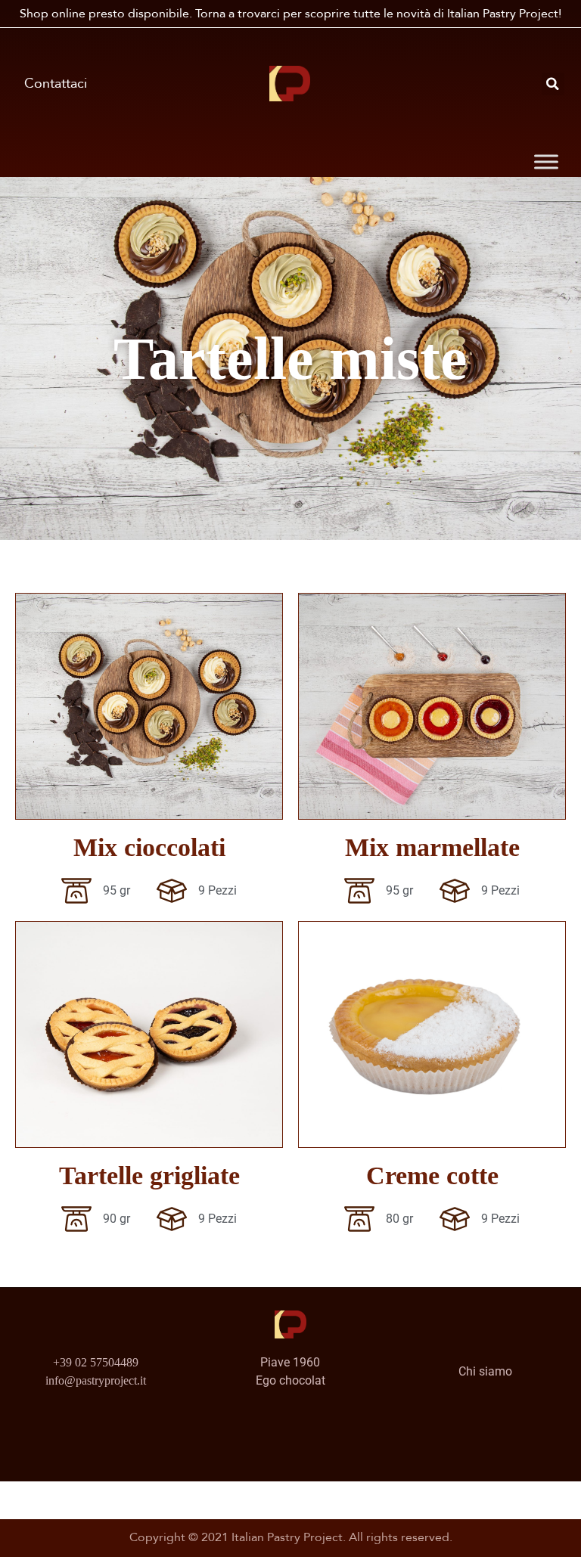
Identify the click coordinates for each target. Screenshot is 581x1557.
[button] (553, 84)
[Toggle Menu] (546, 162)
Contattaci (55, 83)
